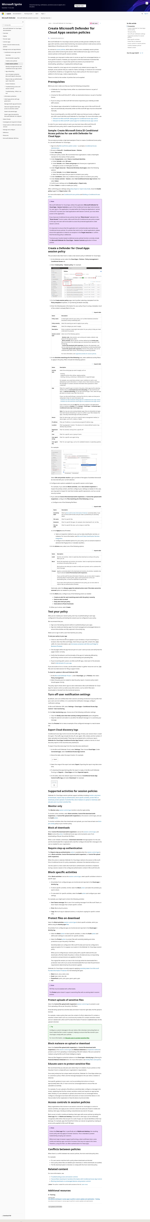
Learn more (85, 1184)
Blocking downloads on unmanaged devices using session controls (71, 1181)
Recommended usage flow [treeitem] (12, 58)
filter (67, 924)
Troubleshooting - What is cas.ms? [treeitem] (13, 92)
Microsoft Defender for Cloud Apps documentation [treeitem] (12, 29)
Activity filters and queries (93, 1060)
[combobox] (12, 25)
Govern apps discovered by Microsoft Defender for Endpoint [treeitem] (12, 115)
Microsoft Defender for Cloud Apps (62, 23)
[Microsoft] (3, 14)
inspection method (93, 1049)
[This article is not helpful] (142, 53)
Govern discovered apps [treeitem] (10, 111)
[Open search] (142, 13)
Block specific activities (134, 39)
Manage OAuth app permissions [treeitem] (12, 104)
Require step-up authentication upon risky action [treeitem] (14, 80)
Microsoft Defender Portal (62, 676)
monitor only (93, 795)
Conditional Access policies (72, 194)
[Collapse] (23, 22)
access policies (60, 49)
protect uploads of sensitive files (64, 800)
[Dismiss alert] (147, 3)
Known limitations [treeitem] (10, 84)
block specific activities (82, 797)
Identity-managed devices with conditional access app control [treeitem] (14, 67)
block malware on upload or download (86, 800)
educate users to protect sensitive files (59, 802)
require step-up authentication (66, 797)
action (56, 818)
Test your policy (132, 32)
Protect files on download (134, 41)
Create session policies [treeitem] (12, 63)
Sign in (146, 13)
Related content (132, 47)
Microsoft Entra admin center (68, 146)
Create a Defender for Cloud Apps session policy (136, 29)
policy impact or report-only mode (80, 189)
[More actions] (100, 23)
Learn (49, 23)
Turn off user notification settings (136, 34)
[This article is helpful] (141, 53)
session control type (65, 810)
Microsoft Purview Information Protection (77, 513)
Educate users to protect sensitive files (77, 1038)
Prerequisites (131, 26)
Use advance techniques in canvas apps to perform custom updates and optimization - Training (74, 1199)
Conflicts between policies (134, 45)
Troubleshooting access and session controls (64, 1177)
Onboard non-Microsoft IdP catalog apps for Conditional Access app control (75, 118)
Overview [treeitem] (8, 55)
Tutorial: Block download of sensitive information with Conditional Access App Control (76, 1179)
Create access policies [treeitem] (11, 61)
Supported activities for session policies (85, 353)
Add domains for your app (64, 663)
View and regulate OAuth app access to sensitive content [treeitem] (12, 107)
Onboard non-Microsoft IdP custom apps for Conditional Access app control (75, 121)
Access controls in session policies (137, 43)
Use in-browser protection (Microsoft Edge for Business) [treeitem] (13, 75)
